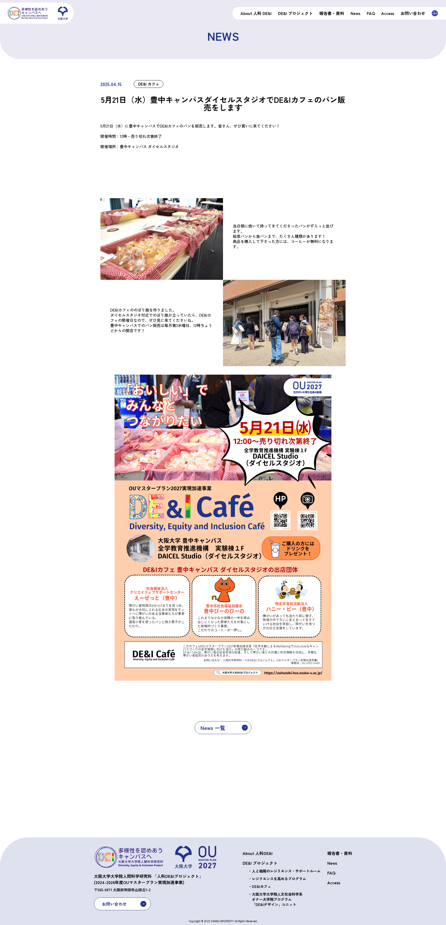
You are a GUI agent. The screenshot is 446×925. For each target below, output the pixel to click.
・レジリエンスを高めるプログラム (277, 878)
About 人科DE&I (258, 853)
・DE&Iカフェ (259, 886)
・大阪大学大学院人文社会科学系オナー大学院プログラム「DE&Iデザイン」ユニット (275, 899)
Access (333, 882)
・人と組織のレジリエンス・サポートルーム (284, 870)
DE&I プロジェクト (260, 863)
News (332, 863)
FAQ (331, 873)
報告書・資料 (339, 853)
